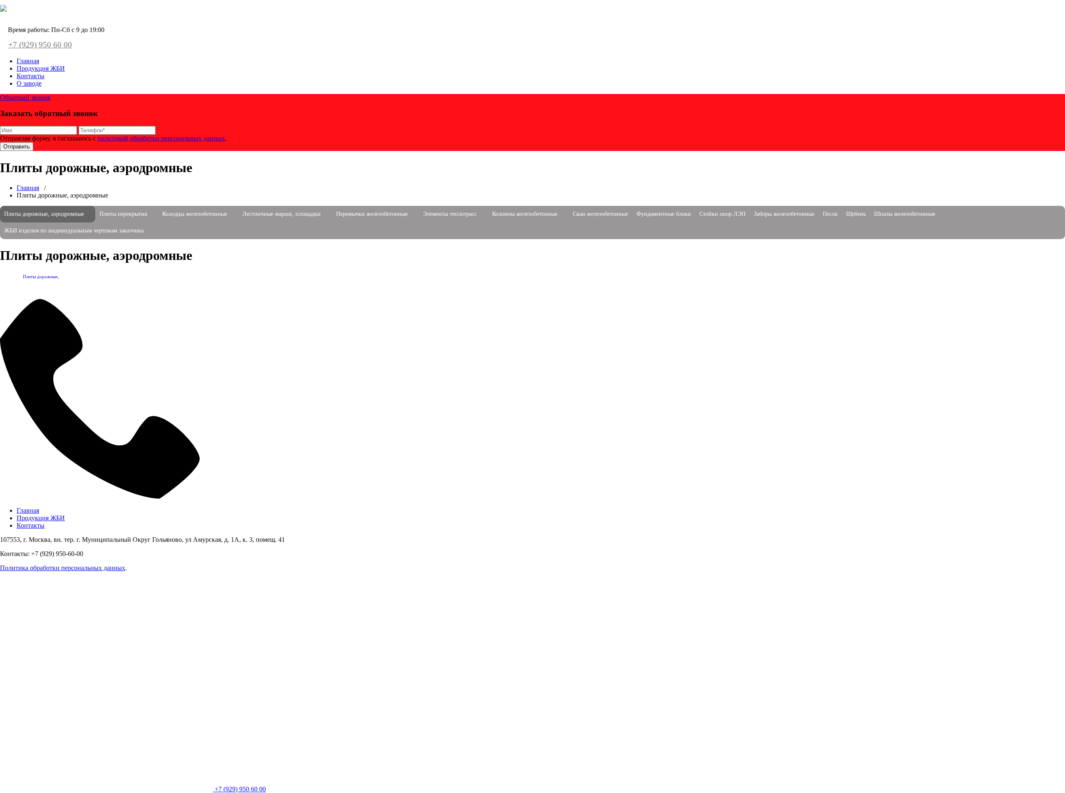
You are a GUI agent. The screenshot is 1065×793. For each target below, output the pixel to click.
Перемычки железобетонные (372, 214)
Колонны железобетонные (524, 214)
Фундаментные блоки (664, 214)
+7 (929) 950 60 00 (40, 44)
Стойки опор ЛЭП (722, 214)
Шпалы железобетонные (904, 214)
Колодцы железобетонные (194, 214)
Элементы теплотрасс (450, 214)
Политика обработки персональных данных (62, 567)
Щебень (856, 214)
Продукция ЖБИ (41, 68)
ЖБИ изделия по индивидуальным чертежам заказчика (74, 230)
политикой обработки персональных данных (161, 138)
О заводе (29, 83)
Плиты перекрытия (123, 214)
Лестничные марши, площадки (282, 214)
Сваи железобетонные (600, 214)
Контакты (31, 75)
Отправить (16, 146)
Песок (830, 214)
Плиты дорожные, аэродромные (44, 214)
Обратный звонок (25, 97)
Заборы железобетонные (784, 214)
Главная (28, 60)
